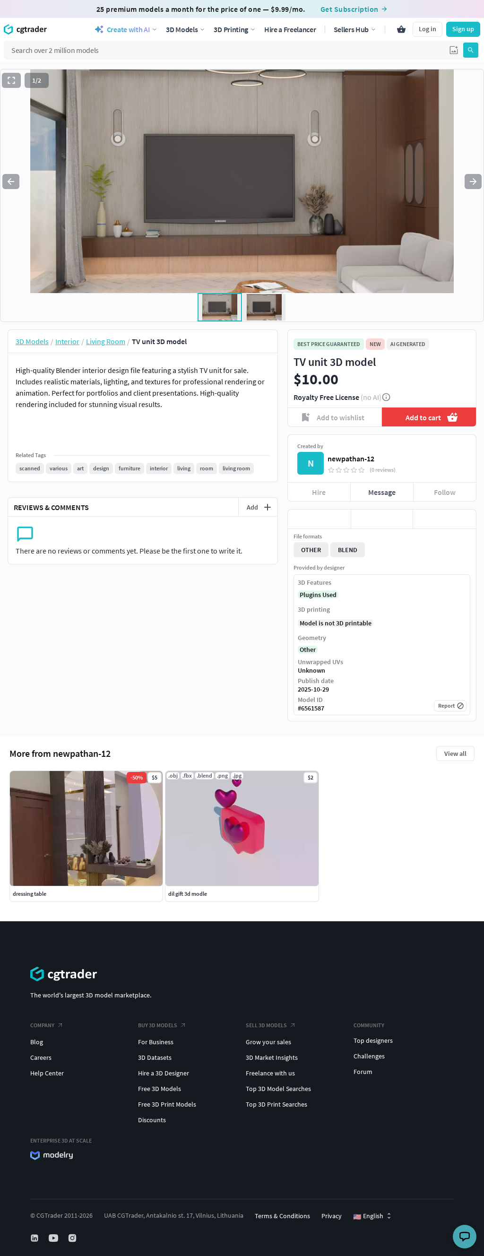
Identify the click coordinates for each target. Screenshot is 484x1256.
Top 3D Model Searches (278, 1088)
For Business (155, 1042)
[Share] (444, 519)
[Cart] (401, 29)
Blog (36, 1042)
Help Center (47, 1073)
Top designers (373, 1040)
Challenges (369, 1056)
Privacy (331, 1216)
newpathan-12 (351, 458)
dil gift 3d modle (187, 893)
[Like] (319, 519)
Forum (363, 1071)
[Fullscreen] (11, 80)
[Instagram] (73, 1238)
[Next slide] (473, 181)
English (368, 1216)
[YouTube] (54, 1238)
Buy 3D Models (157, 1025)
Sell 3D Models (266, 1025)
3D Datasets (155, 1057)
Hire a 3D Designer (163, 1073)
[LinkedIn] (35, 1238)
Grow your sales (268, 1042)
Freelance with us (270, 1073)
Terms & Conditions (282, 1216)
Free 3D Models (159, 1088)
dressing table (29, 893)
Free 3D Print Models (167, 1104)
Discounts (152, 1120)
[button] (453, 50)
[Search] (470, 50)
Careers (41, 1057)
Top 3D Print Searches (276, 1104)
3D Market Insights (272, 1057)
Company (42, 1025)
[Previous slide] (10, 181)
